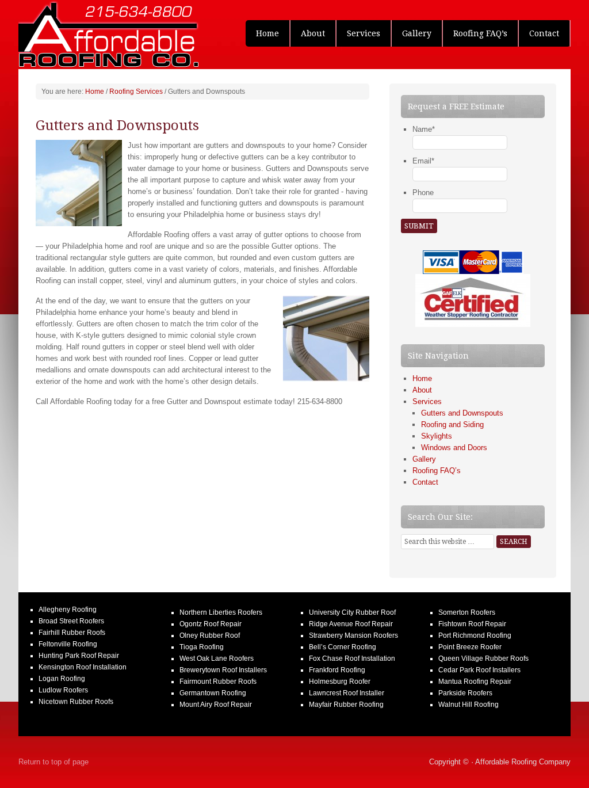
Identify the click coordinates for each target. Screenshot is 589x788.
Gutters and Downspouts (462, 413)
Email (423, 161)
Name (423, 129)
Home (267, 33)
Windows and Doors (454, 447)
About (313, 33)
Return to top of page (53, 761)
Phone (423, 192)
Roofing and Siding (452, 424)
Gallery (416, 33)
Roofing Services (136, 91)
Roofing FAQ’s (480, 33)
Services (358, 33)
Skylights (436, 436)
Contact (544, 33)
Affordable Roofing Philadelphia (104, 34)
